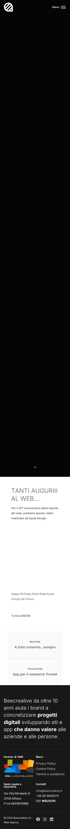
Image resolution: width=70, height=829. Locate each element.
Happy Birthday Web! (25, 594)
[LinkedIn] (51, 819)
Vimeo (29, 599)
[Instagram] (45, 819)
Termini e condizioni (50, 774)
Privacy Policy (46, 763)
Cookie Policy (45, 769)
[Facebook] (38, 819)
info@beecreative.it (49, 791)
